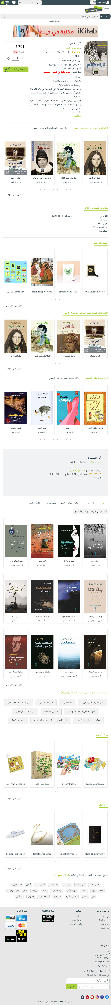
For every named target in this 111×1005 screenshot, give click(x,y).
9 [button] (40, 189)
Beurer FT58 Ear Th (15, 854)
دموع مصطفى (67, 621)
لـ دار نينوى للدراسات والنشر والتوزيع (91, 512)
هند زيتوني (15, 676)
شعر (25, 891)
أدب (54, 875)
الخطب (84, 891)
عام (93, 897)
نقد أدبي (19, 897)
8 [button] (44, 189)
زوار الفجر (42, 561)
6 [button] (53, 189)
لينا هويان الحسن (72, 48)
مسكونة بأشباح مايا (16, 672)
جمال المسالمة (41, 565)
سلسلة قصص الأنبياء (42, 784)
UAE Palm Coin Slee (95, 292)
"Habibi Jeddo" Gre (68, 292)
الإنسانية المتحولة (42, 616)
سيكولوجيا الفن (69, 561)
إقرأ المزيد (77, 116)
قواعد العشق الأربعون (95, 428)
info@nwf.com (102, 962)
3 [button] (66, 189)
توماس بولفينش (15, 565)
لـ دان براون (16, 432)
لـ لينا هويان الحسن (95, 182)
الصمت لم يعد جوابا (68, 616)
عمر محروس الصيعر (67, 676)
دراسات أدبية (56, 891)
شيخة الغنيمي (94, 676)
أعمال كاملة (40, 885)
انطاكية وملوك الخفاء (69, 178)
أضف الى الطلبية (18, 69)
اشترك (71, 987)
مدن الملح (42, 428)
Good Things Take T (95, 854)
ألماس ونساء (15, 178)
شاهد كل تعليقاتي (77, 470)
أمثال (28, 885)
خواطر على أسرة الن (95, 672)
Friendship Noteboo (42, 292)
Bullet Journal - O (68, 854)
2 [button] (70, 189)
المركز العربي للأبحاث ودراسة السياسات (50, 720)
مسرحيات (57, 897)
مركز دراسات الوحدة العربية (88, 720)
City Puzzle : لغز (68, 784)
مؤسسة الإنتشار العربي (25, 712)
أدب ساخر (67, 885)
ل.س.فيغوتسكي (68, 565)
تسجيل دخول (101, 2)
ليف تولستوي (41, 676)
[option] (95, 160)
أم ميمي (68, 428)
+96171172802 (103, 958)
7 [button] (49, 189)
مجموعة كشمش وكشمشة (95, 784)
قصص (85, 897)
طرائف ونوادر (13, 891)
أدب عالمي (53, 885)
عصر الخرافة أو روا (16, 561)
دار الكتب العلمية (46, 703)
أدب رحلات (80, 885)
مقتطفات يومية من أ (42, 672)
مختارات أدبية (71, 897)
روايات (34, 891)
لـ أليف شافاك (95, 432)
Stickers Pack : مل (15, 292)
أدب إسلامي (94, 885)
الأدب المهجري (97, 891)
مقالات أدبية (43, 897)
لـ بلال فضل (68, 432)
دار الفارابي (67, 703)
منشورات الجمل (17, 720)
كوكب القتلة (15, 616)
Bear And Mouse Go (15, 784)
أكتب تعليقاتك (95, 462)
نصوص (31, 897)
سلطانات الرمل (95, 178)
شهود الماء (69, 672)
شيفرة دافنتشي (15, 428)
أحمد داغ (41, 621)
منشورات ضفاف (51, 712)
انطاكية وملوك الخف (42, 356)
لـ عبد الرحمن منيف (42, 432)
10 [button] (36, 189)
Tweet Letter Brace (42, 854)
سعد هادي (15, 621)
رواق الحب (95, 561)
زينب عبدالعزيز (94, 565)
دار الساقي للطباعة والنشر (18, 703)
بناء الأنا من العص (95, 616)
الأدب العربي (17, 885)
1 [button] (75, 189)
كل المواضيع (63, 875)
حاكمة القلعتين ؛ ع (68, 356)
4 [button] (62, 189)
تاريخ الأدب (71, 891)
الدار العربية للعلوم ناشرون (92, 703)
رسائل (44, 891)
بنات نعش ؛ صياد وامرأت (42, 178)
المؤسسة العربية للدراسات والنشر (81, 712)
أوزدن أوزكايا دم (94, 621)
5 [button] (57, 189)
